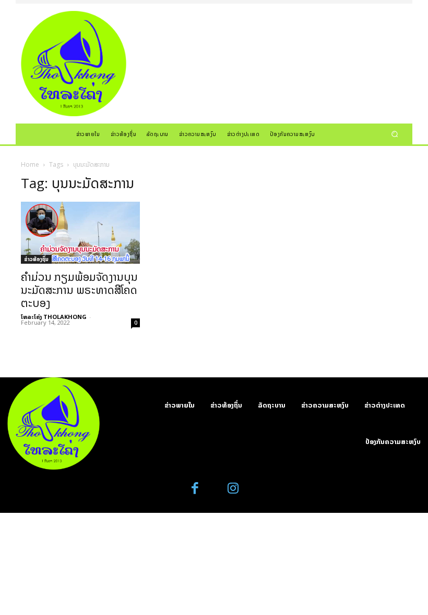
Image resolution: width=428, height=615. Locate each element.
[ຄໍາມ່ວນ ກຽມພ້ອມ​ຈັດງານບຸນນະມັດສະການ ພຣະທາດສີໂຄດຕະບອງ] (80, 233)
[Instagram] (233, 488)
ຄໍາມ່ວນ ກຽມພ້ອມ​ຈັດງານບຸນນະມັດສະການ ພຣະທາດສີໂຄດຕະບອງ (79, 289)
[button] (395, 134)
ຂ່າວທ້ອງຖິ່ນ (36, 259)
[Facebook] (195, 488)
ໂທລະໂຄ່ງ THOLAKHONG (54, 317)
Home (30, 164)
